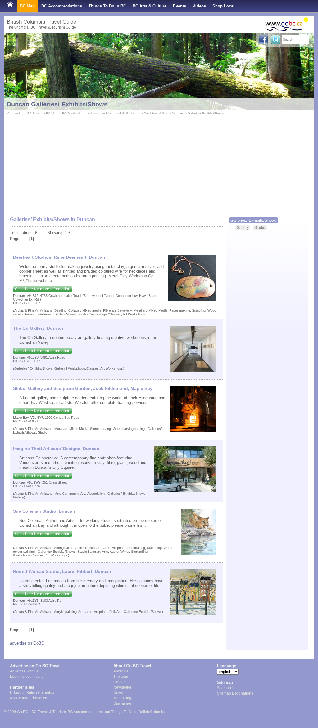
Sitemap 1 (225, 688)
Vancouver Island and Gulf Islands (114, 113)
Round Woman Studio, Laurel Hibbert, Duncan (62, 571)
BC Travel (34, 113)
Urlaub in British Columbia (32, 693)
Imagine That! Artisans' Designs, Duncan (56, 448)
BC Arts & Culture (149, 6)
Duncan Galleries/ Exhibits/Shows (57, 104)
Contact (119, 682)
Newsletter (122, 687)
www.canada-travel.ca (28, 698)
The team (121, 676)
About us (120, 671)
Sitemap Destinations (235, 693)
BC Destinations (73, 113)
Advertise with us (24, 671)
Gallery (243, 228)
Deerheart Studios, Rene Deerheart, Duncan (59, 257)
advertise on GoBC (27, 643)
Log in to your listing (27, 676)
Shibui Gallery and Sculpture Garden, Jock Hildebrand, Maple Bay (82, 388)
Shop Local (223, 6)
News (118, 693)
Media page (123, 698)
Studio (259, 228)
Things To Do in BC (107, 6)
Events (179, 6)
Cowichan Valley (155, 113)
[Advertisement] (159, 163)
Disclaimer (122, 703)
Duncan (177, 113)
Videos (199, 6)
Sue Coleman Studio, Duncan (44, 511)
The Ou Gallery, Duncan (38, 328)
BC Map (27, 6)
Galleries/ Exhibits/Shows (206, 113)
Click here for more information (42, 289)
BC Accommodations (61, 6)
